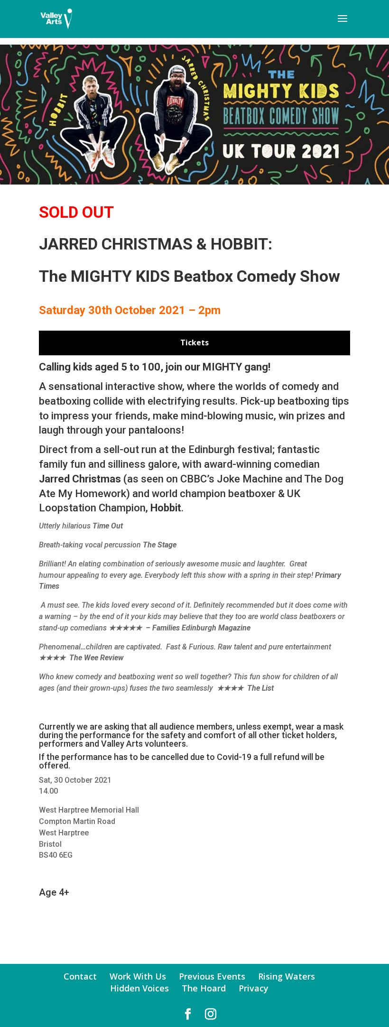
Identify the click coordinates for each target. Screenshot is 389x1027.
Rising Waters (286, 976)
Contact (80, 976)
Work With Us (138, 976)
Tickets (194, 342)
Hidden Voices (139, 988)
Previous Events (212, 976)
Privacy (254, 988)
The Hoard (204, 988)
